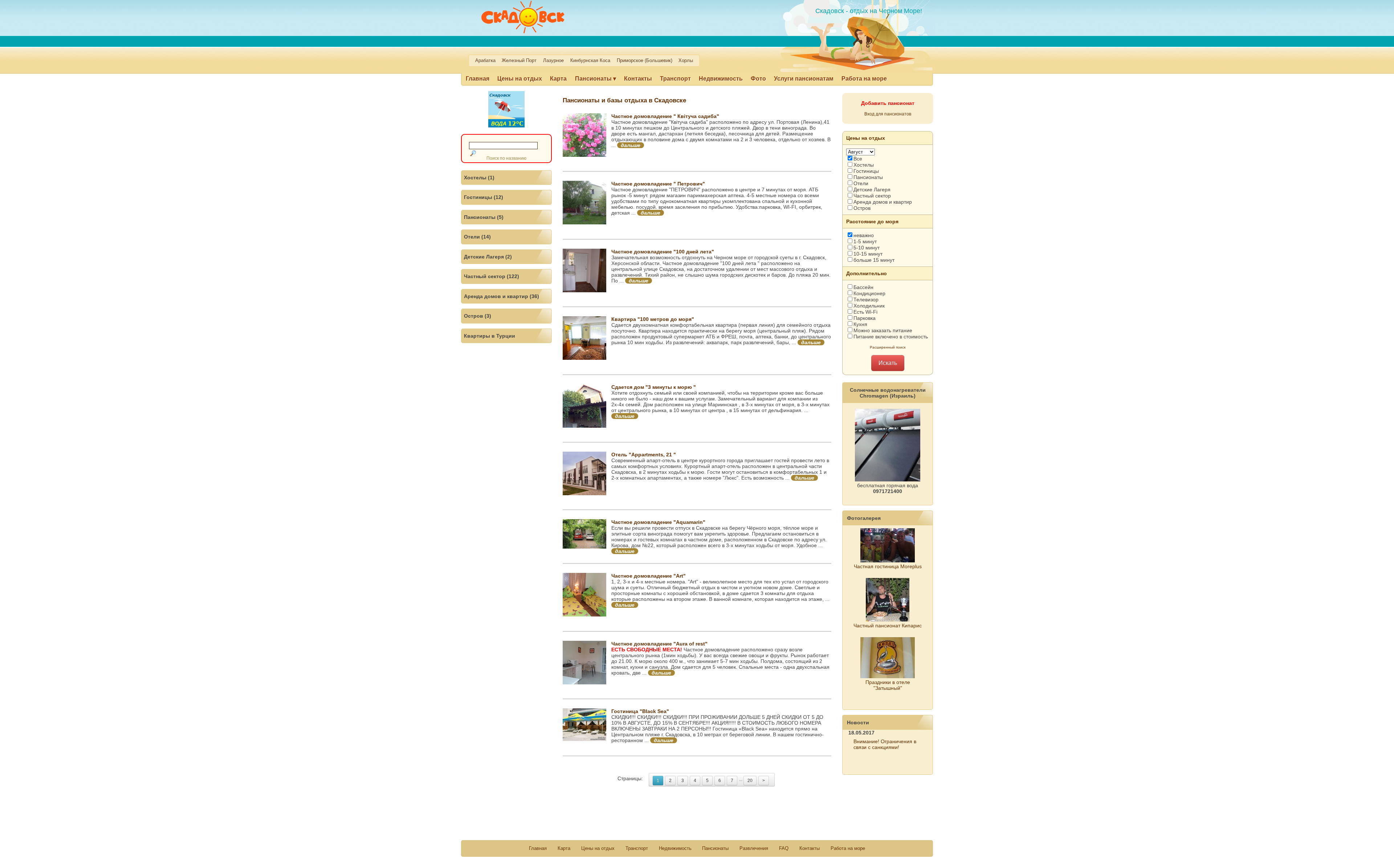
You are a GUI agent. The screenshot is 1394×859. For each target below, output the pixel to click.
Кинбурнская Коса (590, 60)
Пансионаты (715, 848)
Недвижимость (721, 79)
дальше (630, 145)
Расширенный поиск (887, 347)
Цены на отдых (519, 79)
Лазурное (553, 60)
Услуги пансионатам (803, 79)
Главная (477, 79)
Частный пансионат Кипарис (887, 625)
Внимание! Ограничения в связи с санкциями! (884, 744)
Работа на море (864, 79)
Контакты (638, 79)
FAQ (783, 848)
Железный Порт (519, 60)
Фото (758, 79)
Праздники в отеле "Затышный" (887, 685)
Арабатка (485, 60)
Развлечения (753, 848)
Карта (558, 79)
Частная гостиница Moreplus (888, 566)
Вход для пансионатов (887, 114)
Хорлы (685, 60)
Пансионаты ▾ (595, 79)
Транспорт (675, 79)
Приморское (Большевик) (644, 60)
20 (750, 780)
